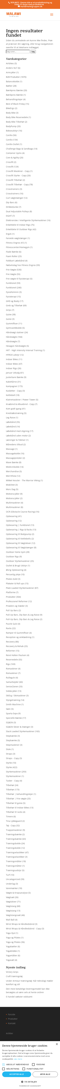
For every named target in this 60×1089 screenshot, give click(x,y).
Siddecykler (11, 691)
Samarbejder (12, 682)
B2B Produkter (13, 77)
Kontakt (11, 1023)
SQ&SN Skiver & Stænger (18, 726)
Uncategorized (13, 879)
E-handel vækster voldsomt (19, 996)
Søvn (8, 709)
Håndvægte (11, 336)
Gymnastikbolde (14, 327)
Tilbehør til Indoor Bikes (17, 807)
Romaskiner (11, 668)
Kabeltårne (11, 381)
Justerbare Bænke (14, 377)
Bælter (9, 85)
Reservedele (12, 659)
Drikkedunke (12, 207)
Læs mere (18, 1059)
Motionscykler (13, 493)
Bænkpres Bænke (14, 90)
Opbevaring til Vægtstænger (19, 547)
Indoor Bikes (12, 359)
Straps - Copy (12, 758)
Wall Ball (10, 919)
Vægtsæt (10, 897)
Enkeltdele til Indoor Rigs (18, 224)
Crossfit (9, 162)
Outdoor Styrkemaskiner (18, 561)
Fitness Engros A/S (15, 242)
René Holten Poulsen (16, 655)
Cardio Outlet (12, 144)
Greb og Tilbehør (14, 305)
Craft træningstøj (14, 976)
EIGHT (9, 215)
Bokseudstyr (12, 130)
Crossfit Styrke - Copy (16, 175)
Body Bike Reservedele (17, 117)
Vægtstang (11, 906)
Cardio (9, 135)
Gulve (9, 314)
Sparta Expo (12, 713)
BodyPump (11, 126)
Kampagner (11, 386)
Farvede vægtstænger (16, 238)
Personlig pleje (13, 574)
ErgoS (9, 233)
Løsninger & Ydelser (15, 440)
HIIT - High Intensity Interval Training (24, 350)
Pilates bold (11, 579)
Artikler (9, 1033)
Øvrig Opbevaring (14, 570)
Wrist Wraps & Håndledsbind (20, 924)
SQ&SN (9, 722)
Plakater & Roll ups (15, 583)
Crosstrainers (12, 189)
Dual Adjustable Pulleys (17, 211)
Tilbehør (10, 785)
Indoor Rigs (11, 368)
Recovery (10, 641)
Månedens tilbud (14, 444)
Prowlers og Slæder (15, 605)
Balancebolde (12, 81)
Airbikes (10, 63)
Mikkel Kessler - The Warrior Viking (23, 480)
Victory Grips (12, 972)
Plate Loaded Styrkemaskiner (20, 588)
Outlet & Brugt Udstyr (16, 565)
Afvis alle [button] (45, 1074)
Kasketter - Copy (14, 390)
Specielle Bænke (14, 718)
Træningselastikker (15, 852)
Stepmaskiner (12, 744)
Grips (8, 310)
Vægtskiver (11, 901)
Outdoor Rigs (12, 556)
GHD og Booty (12, 301)
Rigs (8, 664)
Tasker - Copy (12, 780)
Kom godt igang (13, 408)
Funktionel (11, 283)
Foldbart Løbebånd (15, 260)
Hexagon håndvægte (16, 346)
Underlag (10, 883)
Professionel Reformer (17, 601)
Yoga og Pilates (13, 937)
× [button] (57, 1044)
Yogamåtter (11, 955)
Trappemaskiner (14, 830)
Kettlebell (10, 395)
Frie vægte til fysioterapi (17, 278)
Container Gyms (14, 153)
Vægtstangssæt (13, 915)
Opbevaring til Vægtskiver (18, 543)
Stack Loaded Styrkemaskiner (20, 731)
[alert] (30, 1065)
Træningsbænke (14, 834)
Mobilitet (10, 484)
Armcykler (11, 72)
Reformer (10, 650)
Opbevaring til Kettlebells (18, 538)
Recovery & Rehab (15, 646)
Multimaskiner (13, 502)
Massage (10, 449)
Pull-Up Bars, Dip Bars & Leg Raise (22, 614)
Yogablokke (11, 951)
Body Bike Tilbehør (15, 121)
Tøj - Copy (11, 825)
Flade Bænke (12, 251)
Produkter (11, 596)
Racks (9, 628)
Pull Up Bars (12, 610)
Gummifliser (12, 323)
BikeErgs (10, 108)
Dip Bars (10, 202)
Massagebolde (13, 453)
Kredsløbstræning (14, 413)
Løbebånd (11, 422)
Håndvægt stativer (15, 332)
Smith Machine (13, 704)
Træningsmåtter (14, 861)
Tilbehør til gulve (14, 803)
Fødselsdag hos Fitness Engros (21, 265)
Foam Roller (11, 256)
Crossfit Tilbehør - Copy (17, 184)
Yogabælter (11, 946)
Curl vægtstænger (14, 197)
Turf (8, 874)
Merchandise (12, 471)
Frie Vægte (11, 269)
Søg (33, 51)
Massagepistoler (14, 458)
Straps (9, 753)
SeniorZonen (12, 686)
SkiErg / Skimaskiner (16, 695)
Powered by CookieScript (30, 1086)
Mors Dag (10, 489)
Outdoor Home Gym (15, 552)
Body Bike (10, 112)
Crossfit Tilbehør (14, 180)
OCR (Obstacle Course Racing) (20, 511)
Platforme (10, 592)
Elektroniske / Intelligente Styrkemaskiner (26, 220)
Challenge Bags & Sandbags (19, 148)
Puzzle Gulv (11, 623)
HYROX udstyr (13, 354)
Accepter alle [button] (16, 1074)
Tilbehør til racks (14, 812)
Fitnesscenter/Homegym (18, 247)
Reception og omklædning (18, 637)
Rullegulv (10, 677)
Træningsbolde (13, 843)
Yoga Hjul (10, 933)
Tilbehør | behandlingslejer (19, 794)
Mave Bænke (12, 462)
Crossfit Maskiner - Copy (18, 171)
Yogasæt (10, 960)
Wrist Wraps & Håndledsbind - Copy (23, 928)
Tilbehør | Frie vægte (16, 798)
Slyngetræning (13, 700)
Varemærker (12, 888)
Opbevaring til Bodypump (18, 534)
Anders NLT (11, 68)
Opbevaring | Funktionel (18, 525)
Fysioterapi (11, 296)
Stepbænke (11, 735)
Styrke (9, 762)
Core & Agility (12, 157)
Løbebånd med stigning (17, 431)
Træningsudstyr (13, 870)
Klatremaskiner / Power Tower (20, 399)
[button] (30, 1082)
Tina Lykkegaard (14, 821)
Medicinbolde (12, 466)
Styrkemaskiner (13, 771)
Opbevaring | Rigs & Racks (19, 529)
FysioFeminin (12, 292)
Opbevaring (11, 516)
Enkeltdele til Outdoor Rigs (19, 229)
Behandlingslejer (14, 99)
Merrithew (11, 475)
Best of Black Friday (15, 103)
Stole (8, 749)
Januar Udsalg (13, 372)
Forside (11, 1014)
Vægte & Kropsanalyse (17, 892)
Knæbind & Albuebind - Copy (20, 404)
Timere (9, 816)
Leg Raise (10, 417)
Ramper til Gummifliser (17, 632)
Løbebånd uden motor (17, 435)
